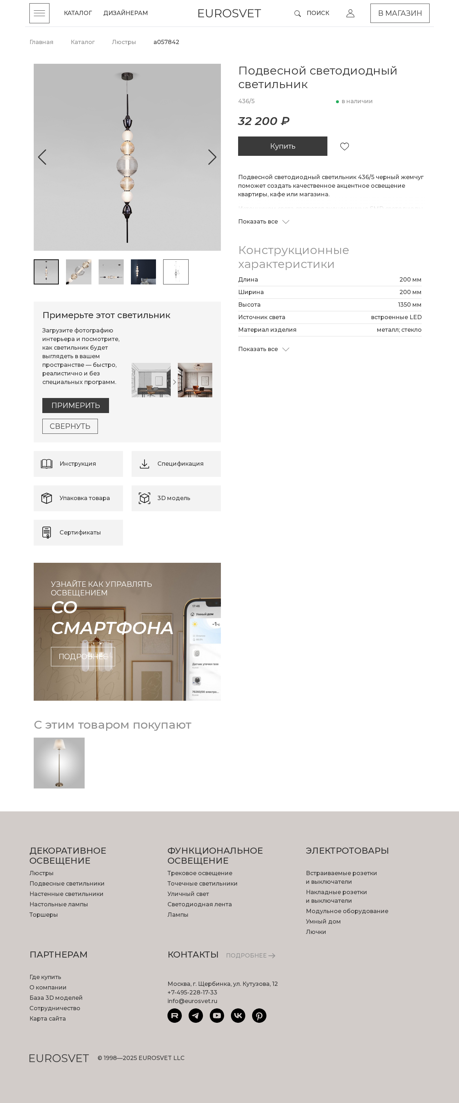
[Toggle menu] (39, 13)
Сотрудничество (54, 1008)
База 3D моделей (56, 997)
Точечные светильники (202, 883)
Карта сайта (47, 1018)
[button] (42, 157)
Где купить (45, 977)
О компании (48, 987)
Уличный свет (188, 894)
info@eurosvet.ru (192, 1001)
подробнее (83, 656)
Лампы (178, 914)
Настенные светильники (66, 894)
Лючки (316, 932)
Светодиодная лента (199, 904)
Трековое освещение (199, 873)
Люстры (41, 873)
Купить (282, 146)
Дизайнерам (125, 13)
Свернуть (70, 426)
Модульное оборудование (347, 911)
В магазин (400, 13)
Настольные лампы (58, 904)
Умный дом (323, 921)
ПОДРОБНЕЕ (247, 955)
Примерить (75, 405)
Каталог (78, 13)
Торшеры (43, 914)
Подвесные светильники (67, 883)
